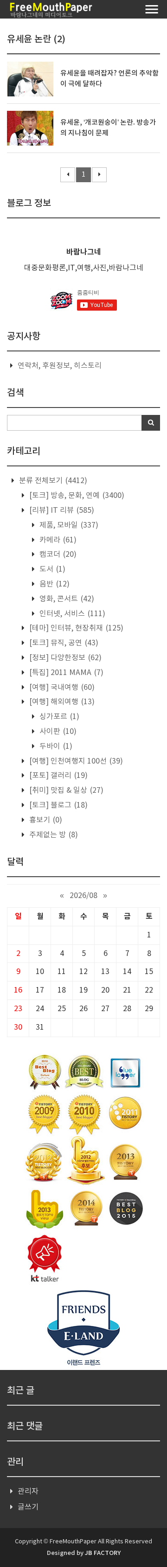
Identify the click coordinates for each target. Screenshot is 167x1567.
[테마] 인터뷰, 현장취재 (75, 628)
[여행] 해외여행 (61, 702)
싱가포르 (58, 717)
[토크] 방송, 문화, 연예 (75, 495)
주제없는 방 (52, 835)
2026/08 (83, 896)
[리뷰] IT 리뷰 (60, 510)
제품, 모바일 (68, 525)
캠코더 (57, 554)
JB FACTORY (103, 1553)
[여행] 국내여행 (61, 687)
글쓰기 (28, 1507)
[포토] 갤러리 (57, 775)
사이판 (57, 731)
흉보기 (44, 820)
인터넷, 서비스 (71, 614)
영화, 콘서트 (66, 599)
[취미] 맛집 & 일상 (65, 790)
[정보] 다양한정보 (64, 658)
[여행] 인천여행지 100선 (75, 761)
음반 (54, 584)
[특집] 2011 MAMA (65, 673)
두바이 (55, 746)
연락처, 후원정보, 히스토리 (60, 366)
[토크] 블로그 (57, 805)
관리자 (28, 1491)
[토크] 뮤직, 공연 (62, 643)
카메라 (57, 540)
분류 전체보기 (52, 481)
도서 (51, 569)
